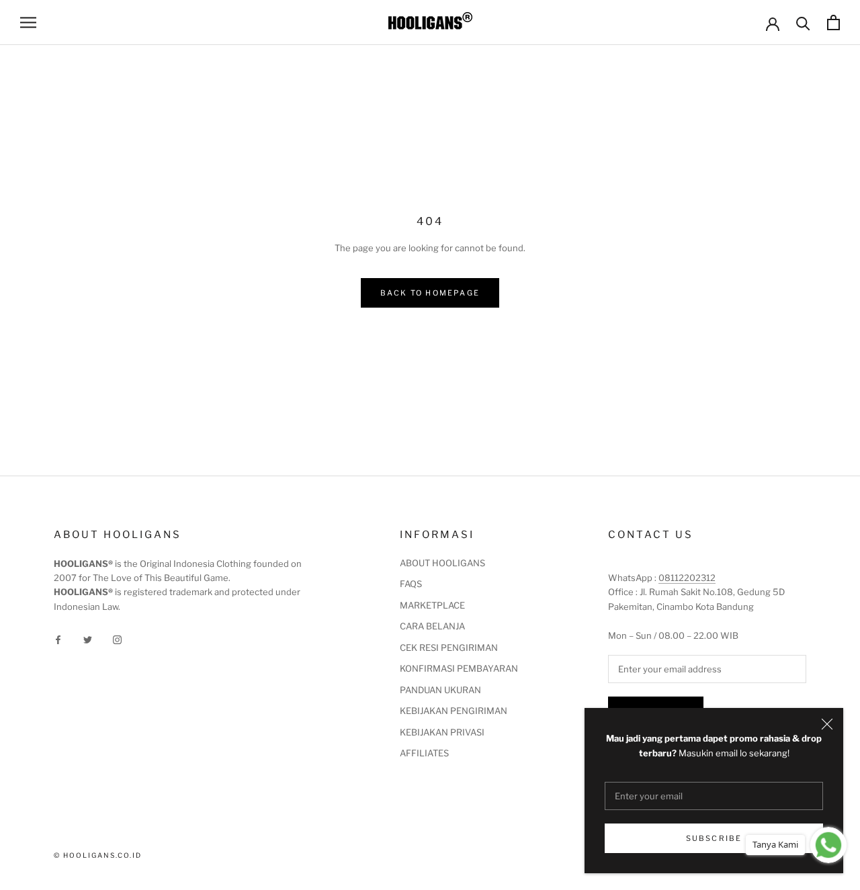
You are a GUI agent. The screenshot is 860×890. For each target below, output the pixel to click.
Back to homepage (430, 293)
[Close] (827, 724)
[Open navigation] (28, 22)
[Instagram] (117, 639)
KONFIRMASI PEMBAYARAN (459, 668)
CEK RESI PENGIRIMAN (449, 647)
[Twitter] (87, 639)
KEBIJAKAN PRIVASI (442, 732)
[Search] (803, 22)
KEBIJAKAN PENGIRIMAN (453, 710)
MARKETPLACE (432, 605)
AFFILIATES (424, 753)
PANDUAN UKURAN (440, 689)
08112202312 (687, 577)
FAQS (411, 583)
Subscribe (714, 838)
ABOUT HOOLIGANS (442, 563)
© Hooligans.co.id (98, 855)
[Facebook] (58, 639)
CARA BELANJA (432, 626)
